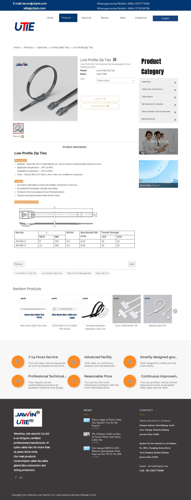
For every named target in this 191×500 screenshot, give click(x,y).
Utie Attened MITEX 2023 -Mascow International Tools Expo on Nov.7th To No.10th (106, 451)
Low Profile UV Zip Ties (25, 273)
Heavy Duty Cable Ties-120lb (33, 325)
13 (148, 185)
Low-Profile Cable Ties (51, 273)
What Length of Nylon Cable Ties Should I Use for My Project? (106, 422)
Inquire (98, 98)
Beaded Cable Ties (157, 325)
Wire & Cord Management (79, 273)
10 (176, 180)
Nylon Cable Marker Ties (126, 325)
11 (140, 185)
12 (144, 185)
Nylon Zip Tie (102, 273)
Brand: (83, 74)
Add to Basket (98, 106)
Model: (83, 70)
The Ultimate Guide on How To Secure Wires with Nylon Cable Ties (106, 436)
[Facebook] (16, 477)
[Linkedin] (21, 477)
